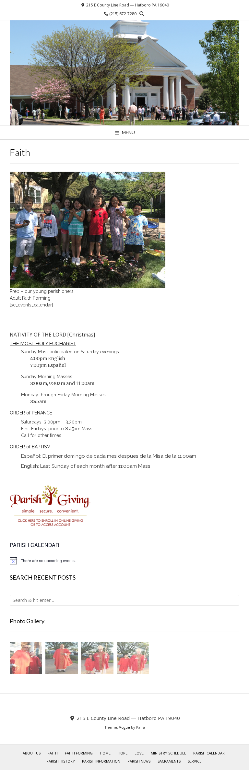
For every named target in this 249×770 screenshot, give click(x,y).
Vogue (124, 727)
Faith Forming (79, 753)
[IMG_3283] (61, 659)
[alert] (124, 560)
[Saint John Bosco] (124, 72)
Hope (122, 753)
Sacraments (169, 761)
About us (32, 753)
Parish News (138, 761)
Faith (53, 753)
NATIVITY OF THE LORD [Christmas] (52, 334)
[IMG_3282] (97, 659)
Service (194, 761)
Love (139, 753)
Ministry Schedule (168, 753)
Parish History (60, 761)
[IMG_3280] (26, 659)
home (105, 753)
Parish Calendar (209, 753)
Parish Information (101, 761)
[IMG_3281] (133, 659)
